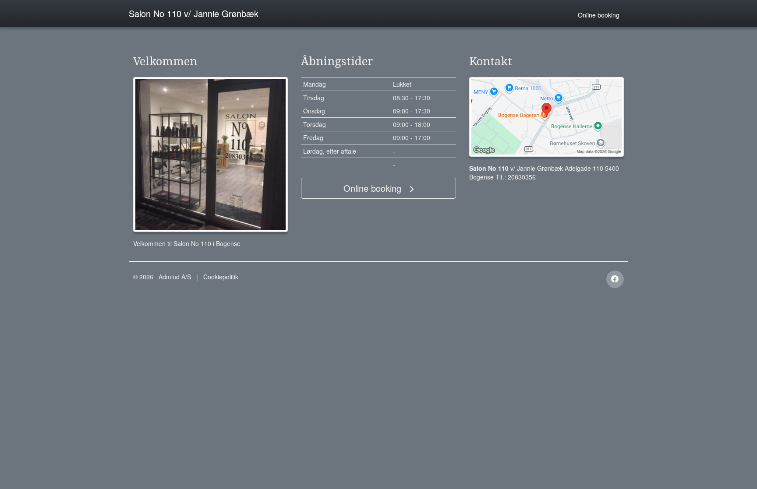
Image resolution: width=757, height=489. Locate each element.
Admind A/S (175, 276)
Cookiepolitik (220, 276)
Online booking (598, 15)
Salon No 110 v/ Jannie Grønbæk (193, 13)
